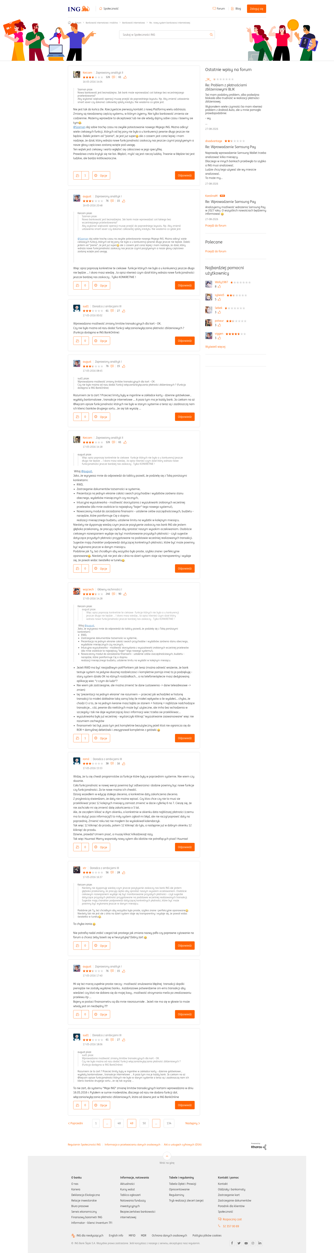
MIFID (132, 1235)
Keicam (87, 72)
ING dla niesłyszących (90, 1235)
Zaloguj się (256, 8)
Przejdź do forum (215, 225)
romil (86, 759)
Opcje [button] (103, 175)
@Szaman (79, 127)
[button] (77, 175)
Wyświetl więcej (215, 346)
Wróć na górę (167, 1162)
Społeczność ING (69, 22)
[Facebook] (232, 1243)
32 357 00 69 (231, 1226)
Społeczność (111, 8)
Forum (221, 8)
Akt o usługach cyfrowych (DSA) (183, 1144)
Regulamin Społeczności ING (84, 1144)
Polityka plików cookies (207, 1235)
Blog (238, 8)
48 (119, 1123)
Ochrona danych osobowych (169, 1235)
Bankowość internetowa (133, 22)
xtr (84, 868)
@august (86, 471)
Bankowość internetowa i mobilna (102, 22)
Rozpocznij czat (232, 1219)
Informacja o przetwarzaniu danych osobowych (132, 1144)
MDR (143, 1235)
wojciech (88, 589)
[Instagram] (253, 1243)
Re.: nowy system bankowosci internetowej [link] (169, 22)
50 (144, 1123)
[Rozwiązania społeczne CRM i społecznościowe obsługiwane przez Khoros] (258, 1146)
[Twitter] (239, 1243)
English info (116, 1235)
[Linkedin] (260, 1243)
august (87, 196)
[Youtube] (246, 1243)
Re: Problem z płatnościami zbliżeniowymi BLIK (226, 87)
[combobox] (167, 34)
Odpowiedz (185, 175)
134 (169, 1123)
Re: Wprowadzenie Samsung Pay (230, 147)
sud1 (86, 306)
